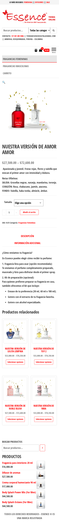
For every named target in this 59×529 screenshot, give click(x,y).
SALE (48, 2)
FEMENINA (28, 2)
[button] (3, 82)
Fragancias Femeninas (15, 59)
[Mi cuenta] (36, 50)
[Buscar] (42, 448)
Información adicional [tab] (27, 243)
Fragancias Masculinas (16, 66)
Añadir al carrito (29, 212)
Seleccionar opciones (15, 362)
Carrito (7, 73)
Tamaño (8, 202)
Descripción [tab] (27, 236)
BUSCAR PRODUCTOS (12, 441)
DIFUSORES (39, 2)
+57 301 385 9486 (17, 36)
